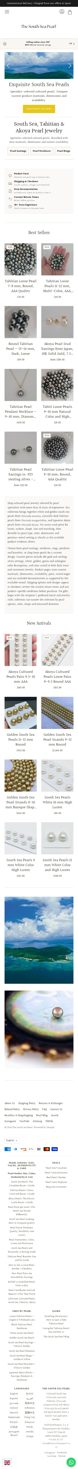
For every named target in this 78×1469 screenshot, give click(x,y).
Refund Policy (12, 1109)
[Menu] (7, 12)
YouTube (24, 1121)
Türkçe (29, 1436)
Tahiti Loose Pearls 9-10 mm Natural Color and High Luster (57, 411)
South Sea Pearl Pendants (22, 1351)
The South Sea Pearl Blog (56, 1337)
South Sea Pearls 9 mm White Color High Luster (20, 865)
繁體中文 (30, 1413)
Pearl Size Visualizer (56, 1168)
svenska (30, 1432)
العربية (29, 1398)
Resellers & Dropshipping (19, 1116)
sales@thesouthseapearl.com (56, 1445)
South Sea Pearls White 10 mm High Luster (57, 802)
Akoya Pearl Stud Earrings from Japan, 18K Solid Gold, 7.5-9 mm (57, 349)
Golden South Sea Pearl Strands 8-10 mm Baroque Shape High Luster (20, 802)
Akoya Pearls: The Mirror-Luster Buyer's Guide (21, 1200)
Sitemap (37, 1121)
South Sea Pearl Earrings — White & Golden (22, 1344)
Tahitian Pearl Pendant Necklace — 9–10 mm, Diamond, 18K (21, 411)
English (10, 1140)
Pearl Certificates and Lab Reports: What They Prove (22, 1292)
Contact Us (56, 1109)
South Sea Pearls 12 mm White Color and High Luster (57, 865)
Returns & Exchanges (51, 1103)
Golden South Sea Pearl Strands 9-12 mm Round (57, 739)
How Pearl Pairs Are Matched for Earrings (22, 1275)
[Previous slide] (9, 65)
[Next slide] (69, 65)
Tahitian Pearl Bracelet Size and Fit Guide (22, 1258)
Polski (30, 1427)
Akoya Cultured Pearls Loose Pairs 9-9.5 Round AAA (57, 676)
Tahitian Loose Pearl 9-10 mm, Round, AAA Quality (57, 474)
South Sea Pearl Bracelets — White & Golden (22, 1366)
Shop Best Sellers (39, 109)
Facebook (62, 1453)
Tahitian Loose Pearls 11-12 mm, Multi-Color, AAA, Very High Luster (57, 286)
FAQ (44, 1109)
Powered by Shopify (44, 1127)
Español (14, 1398)
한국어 (29, 1394)
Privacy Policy (31, 1109)
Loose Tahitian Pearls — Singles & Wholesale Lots (22, 1318)
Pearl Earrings (18, 151)
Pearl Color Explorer (56, 1182)
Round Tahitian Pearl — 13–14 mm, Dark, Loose (20, 349)
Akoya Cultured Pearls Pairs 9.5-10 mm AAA (20, 676)
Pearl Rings (63, 151)
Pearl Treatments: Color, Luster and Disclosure (21, 1242)
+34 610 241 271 (55, 1440)
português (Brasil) (14, 1433)
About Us (10, 1103)
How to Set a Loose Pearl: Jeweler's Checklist (22, 1267)
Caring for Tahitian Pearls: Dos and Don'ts (56, 1330)
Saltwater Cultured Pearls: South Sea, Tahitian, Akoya (22, 1300)
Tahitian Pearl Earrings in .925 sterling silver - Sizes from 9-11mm (21, 474)
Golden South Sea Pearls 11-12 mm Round (20, 739)
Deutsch (14, 1413)
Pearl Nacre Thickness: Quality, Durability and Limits (22, 1231)
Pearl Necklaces (42, 151)
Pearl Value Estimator (56, 1173)
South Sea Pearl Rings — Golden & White (22, 1358)
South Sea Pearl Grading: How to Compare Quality (22, 1221)
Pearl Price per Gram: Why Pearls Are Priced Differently (21, 1210)
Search (54, 1116)
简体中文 (30, 1403)
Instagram (10, 1121)
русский (14, 1403)
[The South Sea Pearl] (39, 26)
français (14, 1422)
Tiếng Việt (29, 1417)
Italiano (14, 1408)
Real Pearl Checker (56, 1177)
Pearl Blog (42, 1116)
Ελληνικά (29, 1422)
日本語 (14, 1427)
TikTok (49, 1121)
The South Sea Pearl (22, 1127)
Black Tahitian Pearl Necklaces (21, 1326)
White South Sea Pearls (22, 1333)
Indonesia (30, 1408)
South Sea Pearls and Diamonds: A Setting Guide (22, 1250)
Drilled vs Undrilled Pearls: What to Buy (22, 1284)
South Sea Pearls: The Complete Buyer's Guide (21, 1184)
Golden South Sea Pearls (21, 1338)
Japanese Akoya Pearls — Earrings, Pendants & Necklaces (21, 1376)
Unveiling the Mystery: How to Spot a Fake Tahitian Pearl (56, 1320)
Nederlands (14, 1417)
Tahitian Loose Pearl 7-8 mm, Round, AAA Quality (21, 286)
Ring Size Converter (56, 1187)
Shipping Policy (26, 1103)
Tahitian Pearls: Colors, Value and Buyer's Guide (21, 1192)
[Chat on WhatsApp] (71, 1462)
